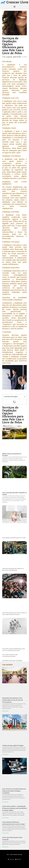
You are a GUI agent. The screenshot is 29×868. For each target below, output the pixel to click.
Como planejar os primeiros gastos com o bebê (14, 537)
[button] (14, 6)
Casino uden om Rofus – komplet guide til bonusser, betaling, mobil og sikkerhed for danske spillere (14, 808)
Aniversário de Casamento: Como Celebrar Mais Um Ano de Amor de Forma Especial (12, 700)
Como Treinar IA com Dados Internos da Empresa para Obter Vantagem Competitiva (14, 791)
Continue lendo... (5, 711)
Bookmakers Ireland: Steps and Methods (12, 660)
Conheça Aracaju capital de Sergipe (12, 745)
